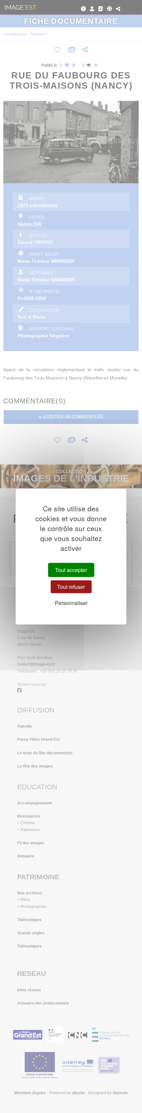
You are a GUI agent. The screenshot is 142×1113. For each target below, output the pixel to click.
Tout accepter (71, 570)
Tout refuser (71, 586)
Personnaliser (71, 603)
